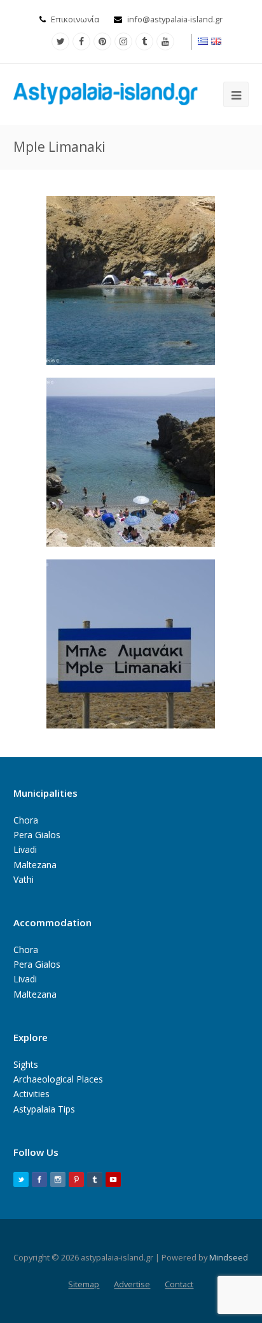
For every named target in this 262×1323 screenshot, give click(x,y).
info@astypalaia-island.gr (175, 19)
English (217, 41)
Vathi (23, 879)
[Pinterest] (102, 41)
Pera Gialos (36, 835)
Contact (179, 1284)
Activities (31, 1094)
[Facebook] (81, 41)
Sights (25, 1064)
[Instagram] (123, 41)
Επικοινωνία (75, 19)
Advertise (132, 1284)
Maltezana (35, 865)
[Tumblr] (144, 41)
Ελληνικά (203, 41)
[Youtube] (165, 41)
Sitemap (83, 1284)
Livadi (25, 849)
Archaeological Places (58, 1079)
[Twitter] (60, 41)
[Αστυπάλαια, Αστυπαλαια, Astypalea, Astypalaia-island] (105, 93)
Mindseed (228, 1257)
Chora (25, 820)
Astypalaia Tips (44, 1109)
